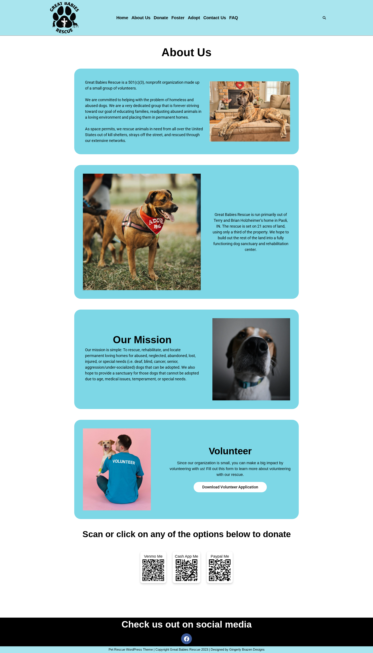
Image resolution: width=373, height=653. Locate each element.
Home (122, 17)
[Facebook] (186, 638)
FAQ (233, 17)
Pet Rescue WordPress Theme (131, 649)
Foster (178, 17)
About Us (140, 17)
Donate (161, 17)
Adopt (194, 17)
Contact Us (214, 17)
